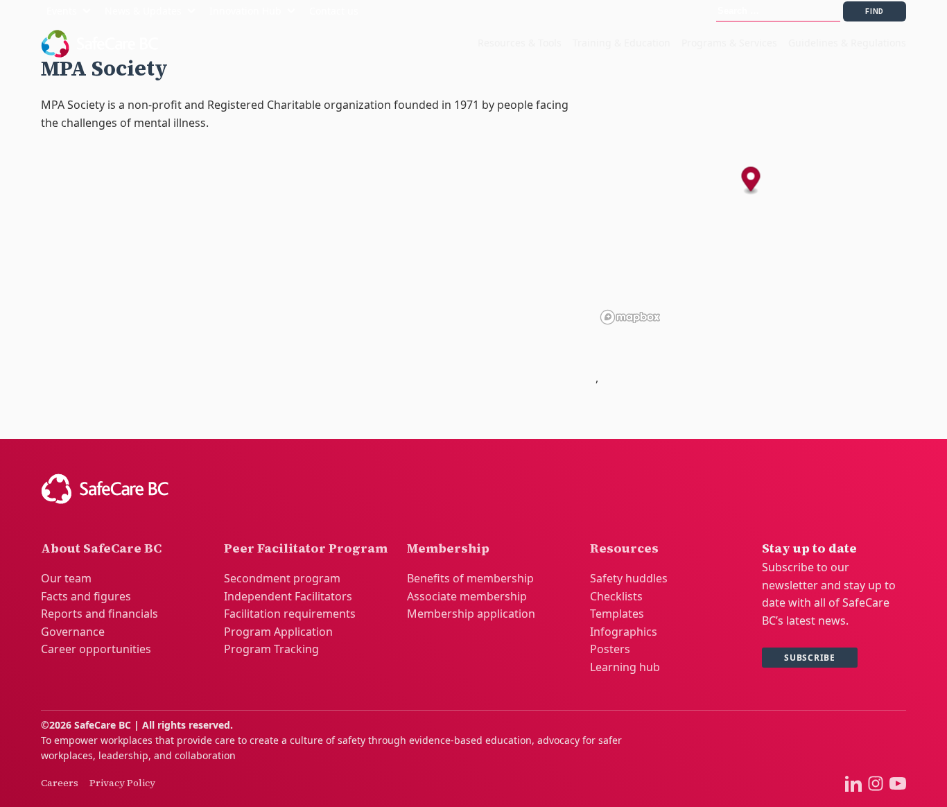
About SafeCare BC (101, 548)
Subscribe (809, 657)
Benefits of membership (470, 578)
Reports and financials (99, 613)
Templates (617, 613)
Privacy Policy (122, 783)
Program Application (278, 631)
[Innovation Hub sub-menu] (294, 11)
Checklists (616, 596)
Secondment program (282, 578)
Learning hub (625, 667)
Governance (73, 631)
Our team (66, 578)
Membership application (471, 613)
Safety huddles (629, 578)
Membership (448, 548)
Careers (59, 783)
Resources (624, 548)
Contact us (333, 10)
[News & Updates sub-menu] (194, 11)
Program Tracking (271, 649)
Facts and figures (86, 596)
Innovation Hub (245, 10)
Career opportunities (96, 649)
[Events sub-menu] (89, 11)
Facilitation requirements (290, 613)
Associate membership (467, 596)
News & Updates (143, 10)
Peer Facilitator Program (306, 548)
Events (61, 10)
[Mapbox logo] (630, 317)
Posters (610, 649)
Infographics (623, 631)
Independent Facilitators (288, 596)
